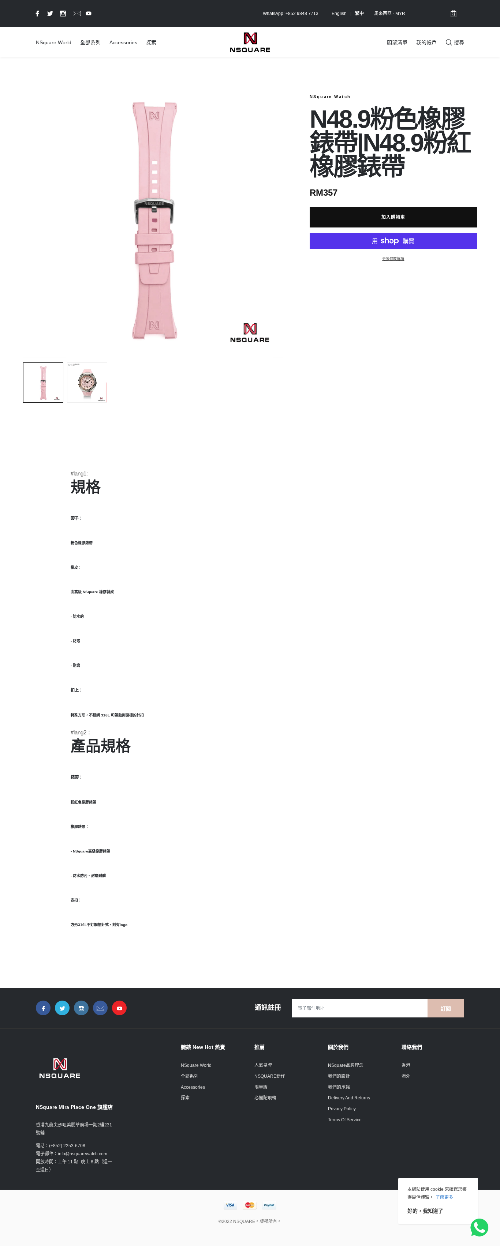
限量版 (261, 1087)
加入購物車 (393, 217)
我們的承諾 (339, 1087)
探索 (151, 42)
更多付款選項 (393, 259)
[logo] (250, 42)
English (339, 13)
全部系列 (90, 42)
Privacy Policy (342, 1108)
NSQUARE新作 (269, 1076)
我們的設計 (339, 1076)
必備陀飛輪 (265, 1097)
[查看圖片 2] (87, 382)
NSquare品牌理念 (345, 1065)
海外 (406, 1076)
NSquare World (53, 42)
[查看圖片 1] (43, 382)
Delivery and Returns (349, 1097)
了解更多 (444, 1197)
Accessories (123, 42)
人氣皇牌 (263, 1065)
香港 (406, 1065)
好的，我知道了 (425, 1211)
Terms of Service (345, 1119)
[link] (36, 13)
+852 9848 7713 (302, 13)
